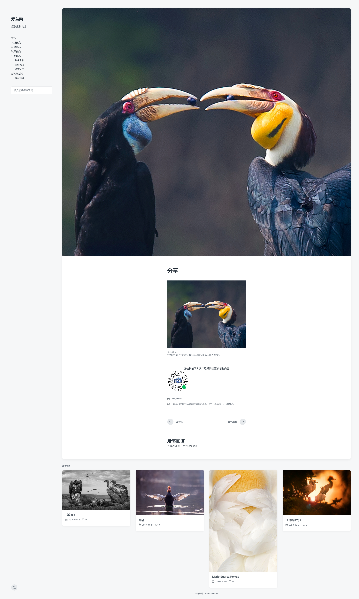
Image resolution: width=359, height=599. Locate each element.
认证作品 (16, 51)
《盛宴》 (70, 515)
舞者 (141, 520)
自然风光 (19, 64)
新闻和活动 (17, 73)
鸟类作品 (16, 42)
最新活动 (19, 78)
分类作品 (16, 55)
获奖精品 (16, 47)
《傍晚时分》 (294, 520)
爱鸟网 (17, 19)
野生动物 (19, 60)
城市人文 (19, 69)
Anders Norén (211, 593)
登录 (195, 446)
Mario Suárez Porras (225, 576)
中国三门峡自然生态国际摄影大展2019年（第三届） (197, 403)
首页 (13, 38)
